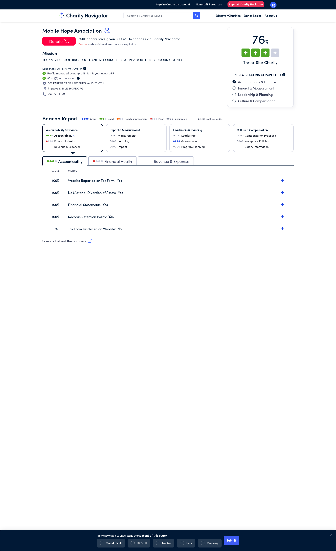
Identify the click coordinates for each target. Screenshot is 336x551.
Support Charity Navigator (246, 4)
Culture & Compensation (256, 101)
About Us (271, 15)
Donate (82, 44)
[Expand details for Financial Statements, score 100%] (282, 204)
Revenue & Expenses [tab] (172, 161)
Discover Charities (228, 15)
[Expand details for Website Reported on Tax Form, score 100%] (282, 180)
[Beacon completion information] (283, 74)
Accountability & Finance (257, 82)
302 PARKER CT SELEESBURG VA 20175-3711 (76, 83)
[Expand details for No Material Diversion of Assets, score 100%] (282, 192)
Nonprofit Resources (209, 4)
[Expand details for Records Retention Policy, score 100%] (282, 217)
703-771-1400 (56, 93)
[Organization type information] (78, 78)
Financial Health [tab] (118, 161)
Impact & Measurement (256, 88)
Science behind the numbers (64, 241)
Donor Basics (252, 15)
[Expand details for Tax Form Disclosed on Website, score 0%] (282, 229)
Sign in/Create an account (173, 4)
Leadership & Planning (255, 94)
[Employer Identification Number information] (84, 68)
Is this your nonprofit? (100, 73)
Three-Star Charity (260, 62)
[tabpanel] (168, 202)
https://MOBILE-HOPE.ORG (65, 88)
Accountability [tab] (70, 161)
